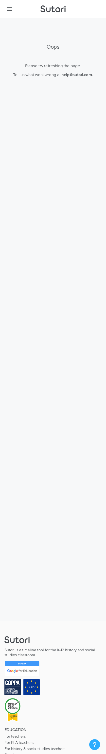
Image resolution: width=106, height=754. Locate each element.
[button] (9, 8)
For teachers (15, 736)
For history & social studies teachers (34, 748)
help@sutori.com (76, 74)
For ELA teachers (19, 742)
